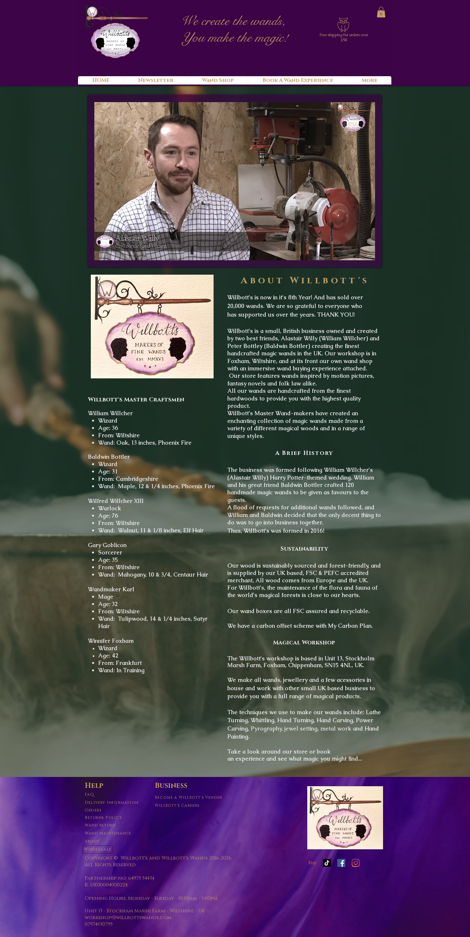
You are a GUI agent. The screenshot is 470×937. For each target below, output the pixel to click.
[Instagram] (356, 863)
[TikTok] (327, 863)
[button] (381, 12)
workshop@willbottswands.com (128, 917)
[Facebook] (341, 863)
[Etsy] (313, 863)
